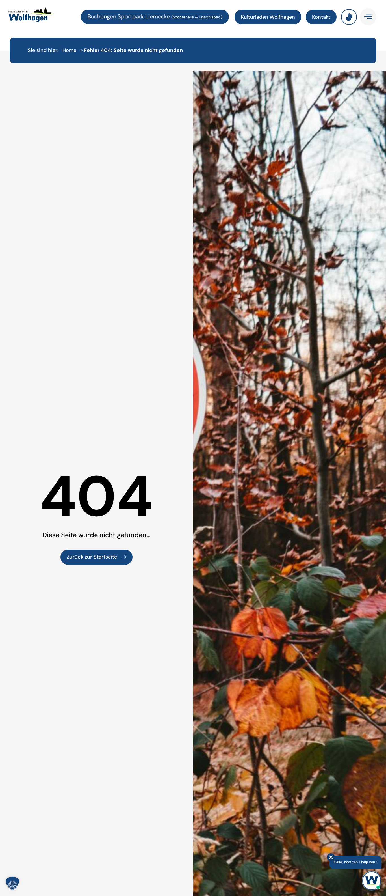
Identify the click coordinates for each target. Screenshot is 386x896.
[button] (12, 883)
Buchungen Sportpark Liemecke (129, 16)
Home (69, 50)
